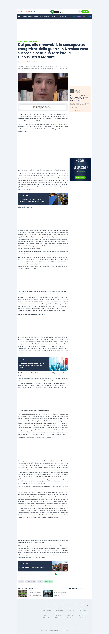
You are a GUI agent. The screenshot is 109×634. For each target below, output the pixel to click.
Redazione (81, 608)
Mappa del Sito (46, 608)
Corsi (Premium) (59, 610)
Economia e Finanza (22, 41)
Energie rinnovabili (31, 581)
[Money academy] (63, 17)
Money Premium (47, 610)
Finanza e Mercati (71, 605)
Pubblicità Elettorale (48, 617)
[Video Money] (68, 17)
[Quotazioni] (60, 17)
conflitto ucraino (58, 124)
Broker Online (58, 613)
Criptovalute (58, 615)
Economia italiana (32, 41)
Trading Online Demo (60, 608)
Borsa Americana (71, 613)
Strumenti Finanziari (60, 605)
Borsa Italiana (70, 608)
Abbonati (85, 11)
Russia (21, 581)
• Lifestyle (88, 16)
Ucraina (40, 581)
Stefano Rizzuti (22, 62)
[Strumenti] (66, 17)
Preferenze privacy (83, 617)
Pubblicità (45, 615)
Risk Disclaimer (82, 610)
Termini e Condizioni (83, 613)
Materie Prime (70, 615)
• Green (83, 16)
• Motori (74, 16)
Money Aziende (46, 613)
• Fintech (79, 16)
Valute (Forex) (70, 617)
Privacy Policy (82, 615)
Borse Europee (70, 610)
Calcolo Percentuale (60, 617)
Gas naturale (49, 581)
